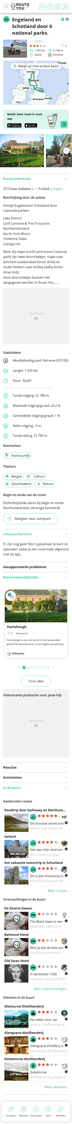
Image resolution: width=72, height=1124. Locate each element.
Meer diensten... (57, 1087)
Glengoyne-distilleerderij (24, 1033)
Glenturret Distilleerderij (24, 1006)
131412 (38, 41)
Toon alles (36, 681)
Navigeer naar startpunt (32, 518)
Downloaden (36, 1115)
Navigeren (11, 1115)
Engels (58, 189)
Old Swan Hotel (16, 961)
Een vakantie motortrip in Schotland (33, 862)
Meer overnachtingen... (51, 989)
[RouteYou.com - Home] (20, 6)
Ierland (10, 836)
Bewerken (61, 1115)
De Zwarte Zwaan (18, 908)
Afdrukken (23, 1115)
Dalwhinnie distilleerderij (24, 1059)
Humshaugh (17, 627)
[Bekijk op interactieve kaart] (36, 102)
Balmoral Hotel (16, 934)
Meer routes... (58, 890)
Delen (48, 1115)
